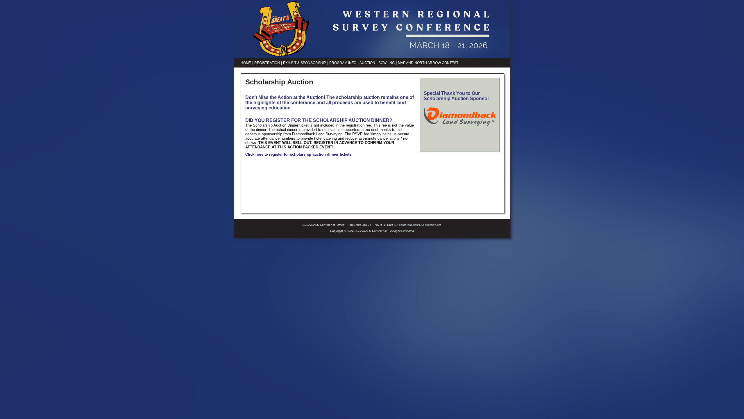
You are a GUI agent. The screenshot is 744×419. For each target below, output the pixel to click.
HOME (246, 63)
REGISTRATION (267, 63)
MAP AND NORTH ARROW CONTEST (428, 63)
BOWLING (386, 63)
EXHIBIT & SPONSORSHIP (304, 63)
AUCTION (367, 63)
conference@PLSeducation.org (420, 224)
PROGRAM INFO (342, 63)
